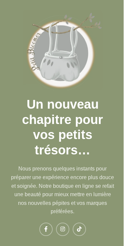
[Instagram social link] (62, 229)
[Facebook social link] (46, 229)
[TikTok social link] (79, 229)
